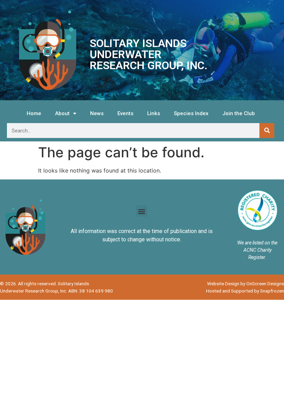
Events (125, 113)
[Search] (266, 130)
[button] (141, 211)
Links (153, 113)
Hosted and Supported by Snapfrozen (245, 291)
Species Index (191, 113)
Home (34, 113)
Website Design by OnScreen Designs (245, 283)
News (97, 113)
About (62, 113)
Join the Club (238, 113)
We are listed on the (257, 242)
